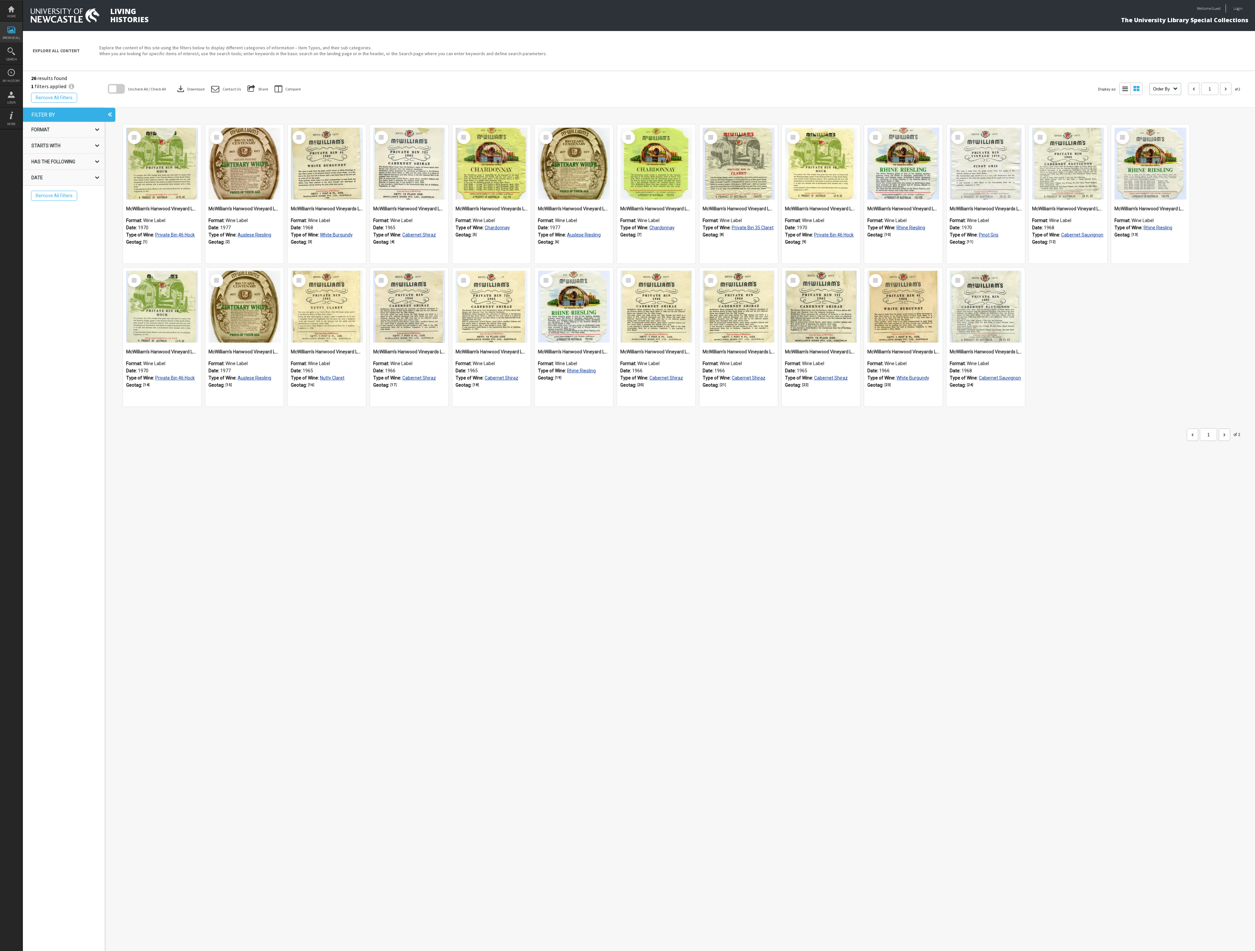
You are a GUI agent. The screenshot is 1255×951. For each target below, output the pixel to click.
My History (11, 81)
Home (11, 16)
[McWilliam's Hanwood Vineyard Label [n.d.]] (656, 164)
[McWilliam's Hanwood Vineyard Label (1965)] (409, 164)
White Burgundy (336, 234)
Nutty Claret (332, 377)
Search (11, 59)
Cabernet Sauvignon (1082, 234)
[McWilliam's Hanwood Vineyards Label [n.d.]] (491, 164)
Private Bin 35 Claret (753, 227)
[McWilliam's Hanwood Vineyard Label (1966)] (656, 307)
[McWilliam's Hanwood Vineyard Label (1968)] (1068, 164)
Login (11, 102)
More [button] (11, 124)
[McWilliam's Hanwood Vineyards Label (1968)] (327, 164)
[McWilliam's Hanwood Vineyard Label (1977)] (244, 164)
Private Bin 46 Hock (175, 234)
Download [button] (190, 89)
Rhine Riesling (910, 227)
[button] (226, 89)
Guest (1216, 8)
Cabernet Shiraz (419, 234)
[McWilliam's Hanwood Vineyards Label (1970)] (986, 164)
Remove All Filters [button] (54, 97)
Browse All (11, 38)
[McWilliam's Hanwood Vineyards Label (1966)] (409, 307)
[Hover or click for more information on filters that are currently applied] (71, 86)
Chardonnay (497, 227)
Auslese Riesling (254, 234)
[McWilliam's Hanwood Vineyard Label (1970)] (162, 164)
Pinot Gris (988, 234)
